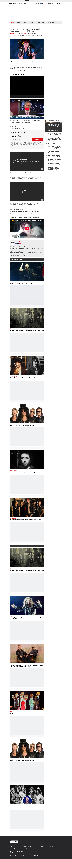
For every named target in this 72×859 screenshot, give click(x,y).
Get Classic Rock (51, 22)
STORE (43, 6)
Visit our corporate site (48, 838)
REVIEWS (32, 6)
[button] (61, 3)
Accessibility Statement (27, 848)
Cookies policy (13, 848)
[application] (27, 85)
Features (12, 33)
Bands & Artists (12, 26)
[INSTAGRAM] (20, 243)
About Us (12, 846)
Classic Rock (18, 33)
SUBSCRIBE (38, 6)
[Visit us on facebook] (41, 3)
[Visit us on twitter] (42, 3)
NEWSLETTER (48, 6)
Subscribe (49, 3)
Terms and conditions (40, 846)
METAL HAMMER (40, 0)
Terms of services (25, 142)
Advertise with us (52, 848)
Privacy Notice (13, 143)
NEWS (14, 6)
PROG (46, 0)
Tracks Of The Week (40, 22)
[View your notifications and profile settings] (57, 3)
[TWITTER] (18, 243)
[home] (10, 6)
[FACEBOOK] (16, 243)
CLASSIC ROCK (33, 0)
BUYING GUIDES (25, 6)
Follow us (35, 61)
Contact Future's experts (27, 846)
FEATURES (19, 6)
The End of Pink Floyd (21, 22)
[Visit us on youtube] (46, 3)
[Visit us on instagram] (44, 3)
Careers (37, 848)
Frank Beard (31, 22)
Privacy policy (51, 846)
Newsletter (41, 61)
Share (13, 61)
